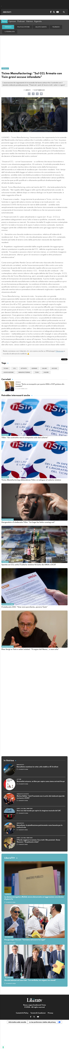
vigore (46, 372)
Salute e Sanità (41, 27)
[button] (30, 1017)
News (4, 21)
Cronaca (8, 27)
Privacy (50, 1013)
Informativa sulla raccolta (17, 1022)
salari (44, 368)
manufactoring (24, 372)
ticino (6, 368)
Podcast (21, 21)
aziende (34, 368)
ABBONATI (7, 12)
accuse (54, 368)
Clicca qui (60, 351)
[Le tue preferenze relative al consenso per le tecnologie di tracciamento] (3, 1047)
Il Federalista (10, 31)
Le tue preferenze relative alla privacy (42, 1022)
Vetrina (29, 21)
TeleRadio (56, 27)
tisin (37, 372)
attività (24, 368)
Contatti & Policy (22, 1013)
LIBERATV (28, 90)
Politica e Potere (23, 27)
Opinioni (12, 21)
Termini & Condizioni (38, 1013)
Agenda (38, 21)
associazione (8, 372)
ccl (14, 368)
